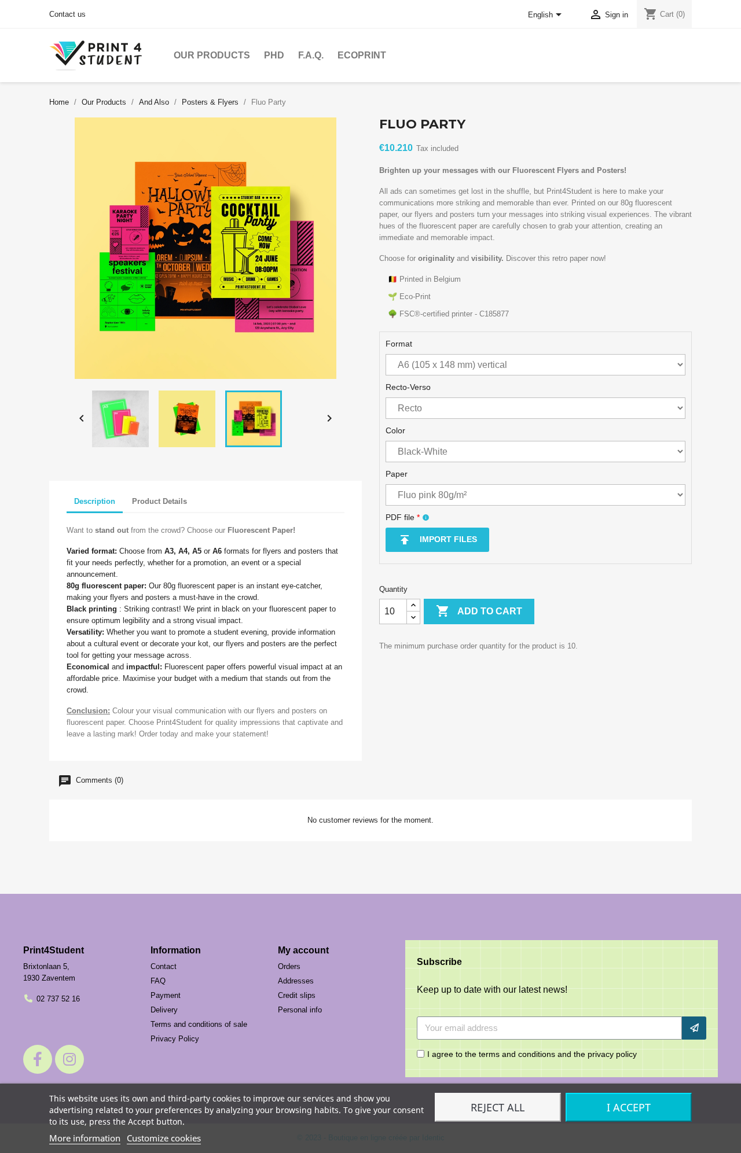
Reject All (497, 1107)
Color (395, 430)
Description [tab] (94, 501)
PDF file (403, 517)
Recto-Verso (408, 387)
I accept (629, 1107)
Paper (397, 473)
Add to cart (479, 611)
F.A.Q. (311, 55)
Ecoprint (362, 55)
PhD (274, 55)
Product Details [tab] (159, 501)
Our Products (212, 55)
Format (399, 343)
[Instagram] (69, 1059)
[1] (694, 1028)
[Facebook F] (37, 1059)
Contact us (67, 14)
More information (84, 1138)
